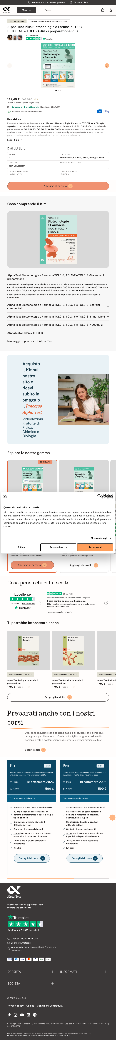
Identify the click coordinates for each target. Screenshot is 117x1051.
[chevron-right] (112, 818)
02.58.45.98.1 (31, 938)
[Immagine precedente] (9, 65)
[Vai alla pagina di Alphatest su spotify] (35, 1015)
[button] (102, 10)
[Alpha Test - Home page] (6, 10)
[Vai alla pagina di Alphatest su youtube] (22, 1015)
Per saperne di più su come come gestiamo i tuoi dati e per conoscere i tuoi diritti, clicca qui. (38, 1035)
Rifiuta (21, 547)
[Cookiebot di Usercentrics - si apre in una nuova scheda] (99, 496)
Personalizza (56, 547)
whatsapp (26, 943)
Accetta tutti (95, 547)
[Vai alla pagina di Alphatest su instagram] (15, 1015)
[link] (111, 10)
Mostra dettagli (99, 538)
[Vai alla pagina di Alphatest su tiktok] (9, 1015)
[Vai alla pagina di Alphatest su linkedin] (28, 1015)
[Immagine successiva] (107, 65)
